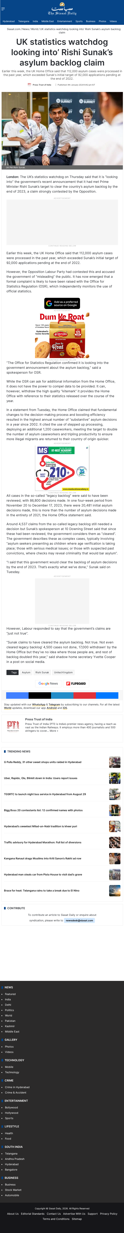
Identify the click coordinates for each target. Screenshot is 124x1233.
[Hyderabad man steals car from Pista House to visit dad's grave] (114, 874)
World (34, 29)
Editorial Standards (32, 1213)
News (25, 29)
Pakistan (10, 1020)
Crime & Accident (15, 1092)
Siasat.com (13, 29)
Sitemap (77, 1219)
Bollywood (11, 1107)
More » (54, 730)
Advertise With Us (74, 1213)
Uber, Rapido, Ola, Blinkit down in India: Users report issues (40, 778)
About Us (13, 1213)
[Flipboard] (76, 683)
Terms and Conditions (56, 1219)
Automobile (12, 1195)
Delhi (8, 1004)
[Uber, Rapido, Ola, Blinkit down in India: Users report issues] (114, 778)
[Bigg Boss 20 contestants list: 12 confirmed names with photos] (114, 810)
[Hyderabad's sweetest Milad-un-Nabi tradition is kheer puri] (114, 826)
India (35, 21)
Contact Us (54, 1213)
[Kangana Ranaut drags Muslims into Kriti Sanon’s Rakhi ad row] (114, 858)
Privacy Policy (108, 1213)
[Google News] (48, 683)
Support (93, 1213)
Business (90, 21)
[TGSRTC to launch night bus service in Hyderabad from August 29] (114, 794)
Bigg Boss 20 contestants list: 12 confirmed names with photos (43, 810)
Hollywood (11, 1112)
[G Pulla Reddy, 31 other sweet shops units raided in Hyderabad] (114, 762)
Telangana (23, 21)
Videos (113, 21)
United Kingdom (63, 672)
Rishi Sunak (42, 672)
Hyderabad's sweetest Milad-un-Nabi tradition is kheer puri (40, 826)
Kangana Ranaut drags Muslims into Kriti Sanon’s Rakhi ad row (42, 858)
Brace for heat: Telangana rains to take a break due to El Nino (41, 890)
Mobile (9, 1066)
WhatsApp (38, 704)
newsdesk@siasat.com (79, 920)
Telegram (54, 704)
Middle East (47, 21)
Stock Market (13, 1189)
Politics (9, 1010)
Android (52, 707)
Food (8, 1138)
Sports (79, 21)
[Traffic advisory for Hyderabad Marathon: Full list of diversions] (114, 842)
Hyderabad (9, 21)
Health (9, 1133)
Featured (10, 994)
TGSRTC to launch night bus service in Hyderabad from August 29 (45, 794)
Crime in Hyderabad (17, 1087)
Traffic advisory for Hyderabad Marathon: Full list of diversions (42, 842)
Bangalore (11, 1169)
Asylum (26, 672)
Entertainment (64, 21)
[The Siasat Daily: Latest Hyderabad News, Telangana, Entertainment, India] (62, 8)
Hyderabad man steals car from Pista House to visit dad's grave (43, 874)
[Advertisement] (62, 222)
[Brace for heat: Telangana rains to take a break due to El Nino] (114, 890)
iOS (65, 707)
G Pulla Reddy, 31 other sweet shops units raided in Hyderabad (42, 762)
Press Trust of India (42, 85)
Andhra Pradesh (14, 1158)
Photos (102, 21)
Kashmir (10, 1026)
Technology (12, 1072)
